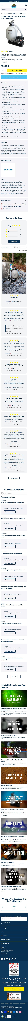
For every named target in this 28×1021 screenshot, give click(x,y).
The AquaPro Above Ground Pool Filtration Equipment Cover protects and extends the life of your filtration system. (13, 839)
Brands (2, 1003)
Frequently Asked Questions (7, 950)
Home (2, 13)
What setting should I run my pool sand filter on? (12, 570)
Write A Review (14, 241)
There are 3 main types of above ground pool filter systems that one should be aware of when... (13, 762)
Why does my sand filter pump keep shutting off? (13, 518)
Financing (7, 1003)
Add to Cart (17, 70)
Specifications (4, 82)
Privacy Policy (4, 953)
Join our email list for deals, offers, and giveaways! (11, 916)
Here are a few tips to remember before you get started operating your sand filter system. (12, 863)
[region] (13, 230)
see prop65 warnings (14, 136)
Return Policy (4, 948)
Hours (2, 947)
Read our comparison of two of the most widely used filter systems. (13, 737)
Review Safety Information (14, 989)
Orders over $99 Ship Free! (14, 1)
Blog (11, 1003)
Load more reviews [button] (14, 478)
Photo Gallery (22, 1003)
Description (4, 142)
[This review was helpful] (17, 304)
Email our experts (18, 77)
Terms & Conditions (5, 951)
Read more (3, 57)
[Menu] (2, 5)
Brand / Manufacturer (6, 160)
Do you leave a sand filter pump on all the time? (12, 502)
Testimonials (16, 1003)
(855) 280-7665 (6, 923)
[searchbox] (7, 247)
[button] (2, 907)
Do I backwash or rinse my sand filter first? (11, 553)
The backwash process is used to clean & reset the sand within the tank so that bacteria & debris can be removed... (14, 787)
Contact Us (3, 945)
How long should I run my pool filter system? (11, 623)
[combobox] (23, 250)
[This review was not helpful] (20, 304)
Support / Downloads (6, 200)
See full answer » (10, 512)
